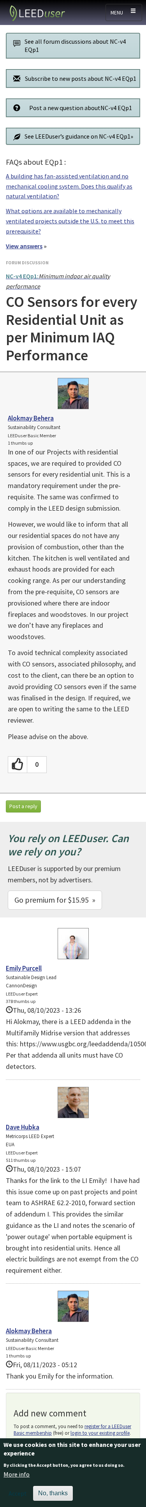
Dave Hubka (22, 1127)
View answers (24, 246)
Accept (18, 1493)
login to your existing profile (100, 1433)
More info (17, 1474)
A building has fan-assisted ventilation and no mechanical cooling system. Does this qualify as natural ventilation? (69, 186)
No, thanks (53, 1493)
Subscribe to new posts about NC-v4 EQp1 (80, 78)
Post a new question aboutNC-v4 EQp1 (80, 108)
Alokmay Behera (31, 418)
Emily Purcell (24, 968)
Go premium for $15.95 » (54, 900)
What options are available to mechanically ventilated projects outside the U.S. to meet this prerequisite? (70, 221)
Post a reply (23, 806)
